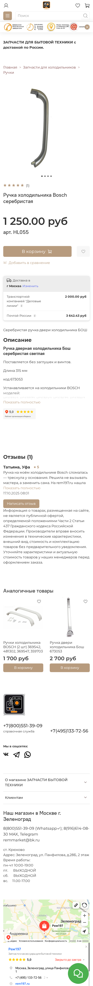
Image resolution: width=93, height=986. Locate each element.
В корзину (23, 668)
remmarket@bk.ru (21, 840)
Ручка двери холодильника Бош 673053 (67, 647)
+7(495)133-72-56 (69, 731)
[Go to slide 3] (48, 176)
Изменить (30, 286)
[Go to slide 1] (42, 176)
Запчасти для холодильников (49, 67)
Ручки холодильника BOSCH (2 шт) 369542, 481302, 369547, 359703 (23, 647)
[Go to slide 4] (51, 176)
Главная (10, 67)
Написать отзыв (21, 504)
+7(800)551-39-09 (22, 725)
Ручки (8, 72)
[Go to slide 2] (45, 176)
